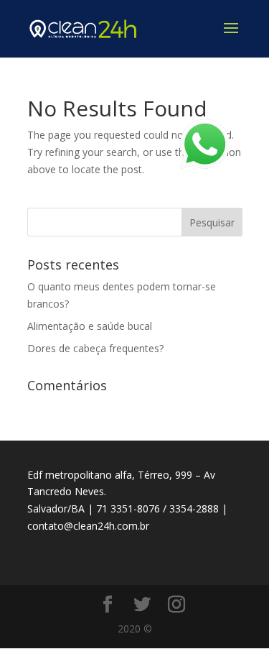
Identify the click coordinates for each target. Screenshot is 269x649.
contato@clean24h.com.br (88, 526)
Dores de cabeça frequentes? (95, 348)
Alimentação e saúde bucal (89, 326)
